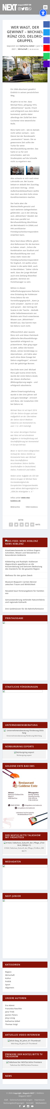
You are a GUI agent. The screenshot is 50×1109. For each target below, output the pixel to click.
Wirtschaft (22, 49)
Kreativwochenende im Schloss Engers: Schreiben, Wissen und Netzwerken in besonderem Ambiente (23, 552)
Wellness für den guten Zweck (18, 575)
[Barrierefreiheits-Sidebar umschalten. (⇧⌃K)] (43, 12)
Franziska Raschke (13, 1008)
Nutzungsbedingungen (13, 1103)
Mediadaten (41, 1103)
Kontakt (30, 1103)
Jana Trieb (9, 1011)
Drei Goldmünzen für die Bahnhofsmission (24, 608)
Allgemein (9, 987)
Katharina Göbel (27, 46)
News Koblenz (14, 543)
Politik (8, 981)
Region (8, 972)
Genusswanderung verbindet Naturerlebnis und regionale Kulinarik (25, 600)
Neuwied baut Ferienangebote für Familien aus (24, 592)
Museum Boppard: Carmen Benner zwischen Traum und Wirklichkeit (21, 583)
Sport (7, 984)
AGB (6, 1100)
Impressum (39, 1100)
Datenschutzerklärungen (21, 1100)
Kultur (8, 978)
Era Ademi (9, 1005)
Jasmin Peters (11, 1015)
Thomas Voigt (11, 1024)
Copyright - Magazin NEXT (23, 1093)
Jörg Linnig (10, 1018)
